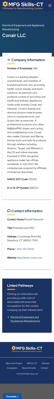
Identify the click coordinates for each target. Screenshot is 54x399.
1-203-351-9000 (24, 249)
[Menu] (50, 5)
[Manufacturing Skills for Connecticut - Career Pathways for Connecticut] (24, 5)
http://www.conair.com (29, 257)
